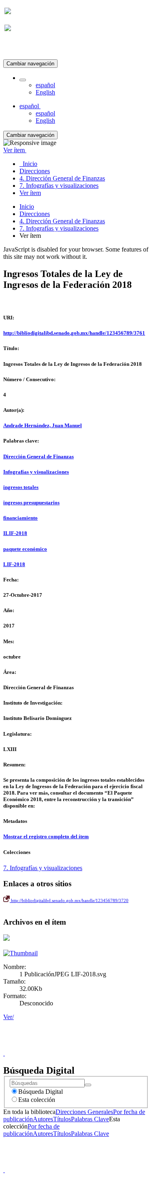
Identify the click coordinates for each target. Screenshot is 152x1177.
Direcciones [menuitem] (34, 171)
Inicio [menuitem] (28, 163)
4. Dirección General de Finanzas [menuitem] (62, 178)
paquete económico (25, 549)
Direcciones (34, 213)
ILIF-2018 (15, 533)
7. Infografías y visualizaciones (58, 228)
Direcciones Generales (84, 1111)
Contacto (58, 1046)
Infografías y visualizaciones (36, 472)
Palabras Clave (90, 1119)
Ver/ (8, 1016)
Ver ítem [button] (14, 150)
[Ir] (88, 1085)
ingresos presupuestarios (31, 502)
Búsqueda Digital (40, 1091)
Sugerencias (90, 1046)
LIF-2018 (14, 564)
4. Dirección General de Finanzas (62, 221)
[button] (22, 80)
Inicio (26, 206)
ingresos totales (21, 487)
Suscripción (19, 47)
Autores (43, 1119)
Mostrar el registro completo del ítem (46, 836)
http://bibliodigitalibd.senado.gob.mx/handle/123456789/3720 (69, 900)
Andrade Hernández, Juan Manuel (42, 425)
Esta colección (36, 1099)
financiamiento (20, 518)
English (45, 92)
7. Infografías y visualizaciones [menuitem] (58, 185)
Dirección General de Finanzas (38, 456)
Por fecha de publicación (31, 1130)
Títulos (62, 1119)
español (45, 85)
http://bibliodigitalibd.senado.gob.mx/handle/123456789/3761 (74, 333)
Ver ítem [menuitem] (30, 192)
